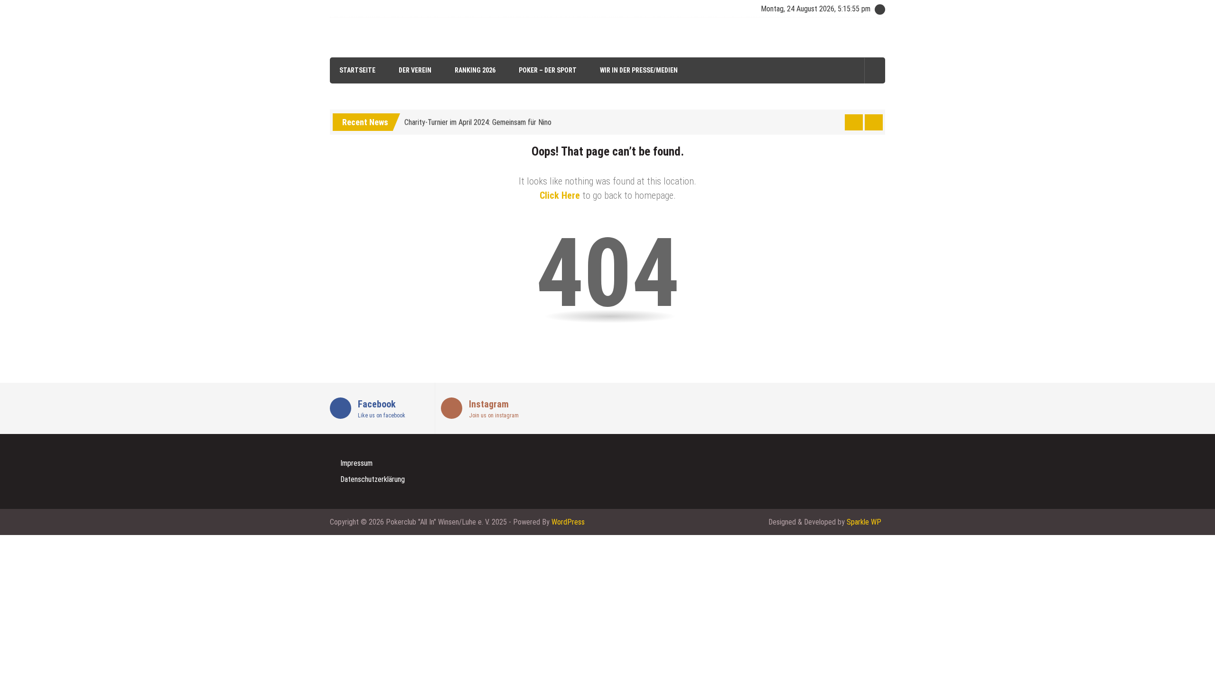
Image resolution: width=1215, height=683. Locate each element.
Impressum (356, 463)
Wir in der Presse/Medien (639, 70)
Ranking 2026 (475, 70)
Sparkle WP (864, 521)
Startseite (357, 70)
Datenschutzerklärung (372, 479)
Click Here (560, 195)
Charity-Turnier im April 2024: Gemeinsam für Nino (477, 120)
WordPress (568, 521)
